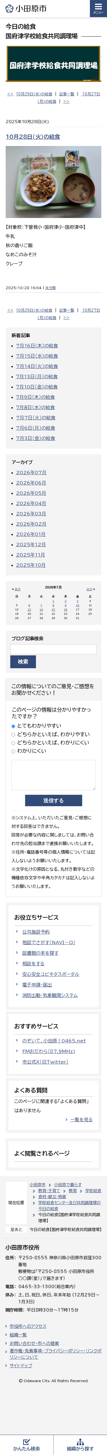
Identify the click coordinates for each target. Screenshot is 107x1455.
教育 (73, 1191)
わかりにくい (31, 750)
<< (10, 94)
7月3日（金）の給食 (35, 438)
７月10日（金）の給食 (37, 387)
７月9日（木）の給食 (35, 397)
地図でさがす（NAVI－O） (48, 942)
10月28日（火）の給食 (33, 136)
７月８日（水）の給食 (35, 407)
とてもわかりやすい (39, 725)
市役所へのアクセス (28, 1326)
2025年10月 (31, 565)
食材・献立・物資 (52, 1197)
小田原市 (26, 8)
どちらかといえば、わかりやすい (53, 734)
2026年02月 (31, 524)
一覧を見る (81, 1119)
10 (77, 605)
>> (66, 101)
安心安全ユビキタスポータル (50, 974)
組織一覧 (18, 1335)
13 (29, 609)
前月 (18, 589)
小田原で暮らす (68, 1185)
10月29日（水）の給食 (34, 94)
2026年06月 (31, 483)
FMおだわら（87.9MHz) (48, 1051)
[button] (98, 8)
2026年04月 (31, 503)
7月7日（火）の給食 (35, 417)
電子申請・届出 (37, 984)
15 (53, 609)
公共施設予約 (36, 932)
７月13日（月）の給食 (37, 376)
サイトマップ (21, 1366)
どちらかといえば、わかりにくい (53, 742)
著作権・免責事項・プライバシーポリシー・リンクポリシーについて (56, 1354)
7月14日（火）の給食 (37, 366)
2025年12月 (31, 544)
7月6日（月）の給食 (35, 428)
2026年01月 (31, 534)
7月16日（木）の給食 (37, 345)
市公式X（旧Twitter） (45, 1062)
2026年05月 (31, 493)
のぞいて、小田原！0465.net (54, 1040)
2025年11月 (30, 555)
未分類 (50, 287)
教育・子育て (49, 1191)
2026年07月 (31, 472)
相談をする (33, 963)
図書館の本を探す (40, 953)
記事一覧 (66, 94)
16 (65, 609)
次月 (89, 589)
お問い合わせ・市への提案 (34, 1343)
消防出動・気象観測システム (50, 995)
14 (41, 609)
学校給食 (93, 1191)
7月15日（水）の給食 (37, 356)
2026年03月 (31, 513)
